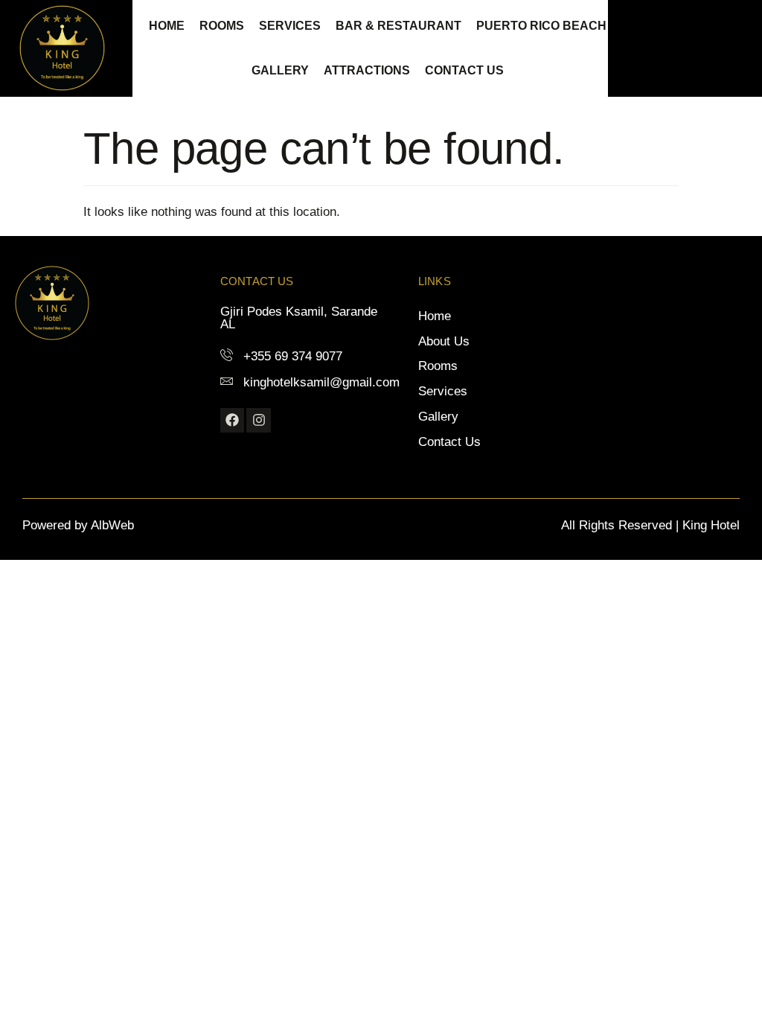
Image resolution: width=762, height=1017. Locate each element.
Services (290, 25)
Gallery (280, 70)
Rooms (221, 25)
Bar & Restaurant (398, 25)
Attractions (367, 70)
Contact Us (464, 70)
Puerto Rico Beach (541, 25)
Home (167, 25)
